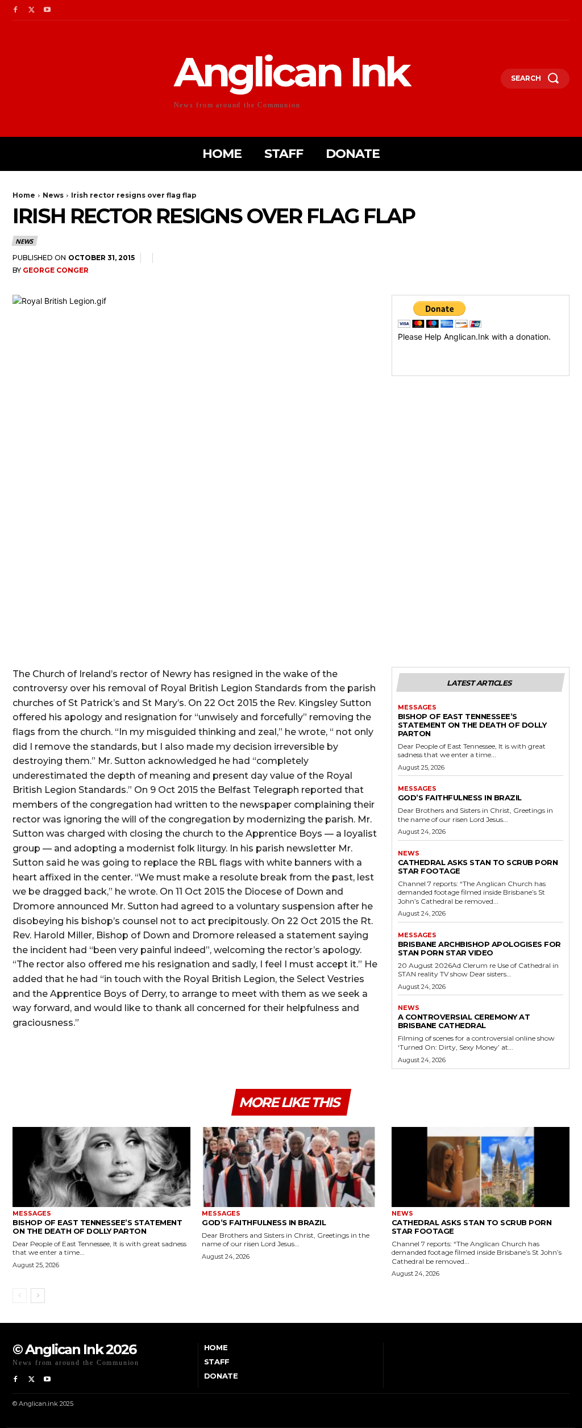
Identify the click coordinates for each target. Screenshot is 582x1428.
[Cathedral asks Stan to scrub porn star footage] (480, 1167)
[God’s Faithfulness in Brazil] (291, 1167)
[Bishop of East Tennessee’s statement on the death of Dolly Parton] (101, 1167)
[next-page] (38, 1295)
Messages (417, 707)
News (53, 195)
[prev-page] (20, 1295)
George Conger (56, 270)
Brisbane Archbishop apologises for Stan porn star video (479, 948)
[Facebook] (15, 10)
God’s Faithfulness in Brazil (460, 797)
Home (24, 195)
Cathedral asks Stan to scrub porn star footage (478, 866)
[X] (31, 10)
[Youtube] (47, 10)
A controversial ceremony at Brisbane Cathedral (464, 1021)
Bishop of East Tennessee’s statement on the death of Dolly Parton (472, 725)
